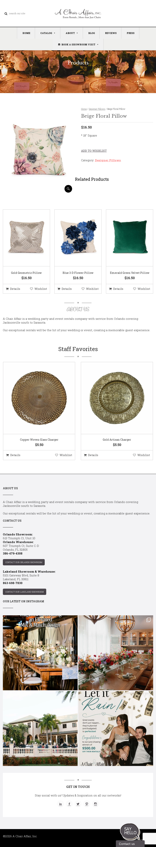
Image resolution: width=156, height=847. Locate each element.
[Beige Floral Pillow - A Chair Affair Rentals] (39, 191)
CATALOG (46, 33)
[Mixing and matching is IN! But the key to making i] (40, 652)
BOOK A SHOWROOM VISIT (78, 44)
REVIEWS (111, 33)
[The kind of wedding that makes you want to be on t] (40, 728)
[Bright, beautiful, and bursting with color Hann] (115, 652)
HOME (26, 33)
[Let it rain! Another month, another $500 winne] (115, 728)
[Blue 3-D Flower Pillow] (73, 238)
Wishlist (40, 289)
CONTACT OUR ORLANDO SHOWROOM (23, 562)
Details (15, 289)
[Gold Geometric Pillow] (21, 238)
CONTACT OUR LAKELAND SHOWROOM (24, 591)
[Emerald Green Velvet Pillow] (125, 238)
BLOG (91, 33)
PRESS (131, 33)
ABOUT (70, 33)
